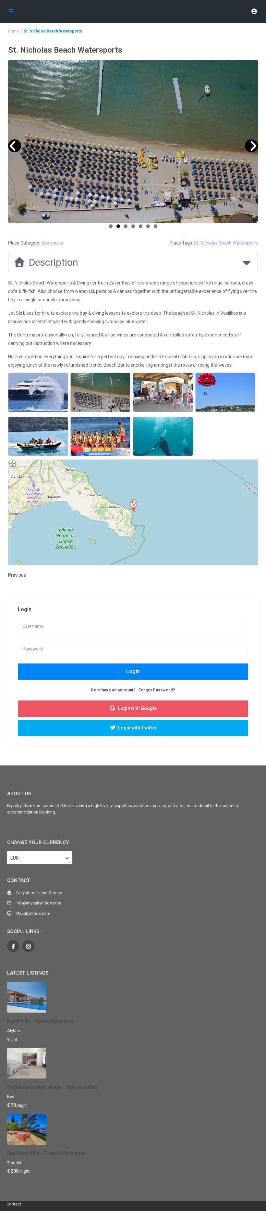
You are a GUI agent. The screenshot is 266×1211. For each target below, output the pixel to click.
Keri (10, 1096)
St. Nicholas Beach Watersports (226, 243)
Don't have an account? (113, 689)
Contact (13, 1204)
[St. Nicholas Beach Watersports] (133, 505)
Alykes (13, 1030)
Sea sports (52, 243)
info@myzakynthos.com (38, 903)
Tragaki (14, 1162)
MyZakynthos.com (33, 913)
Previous (17, 575)
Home (13, 31)
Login (133, 671)
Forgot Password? (157, 689)
